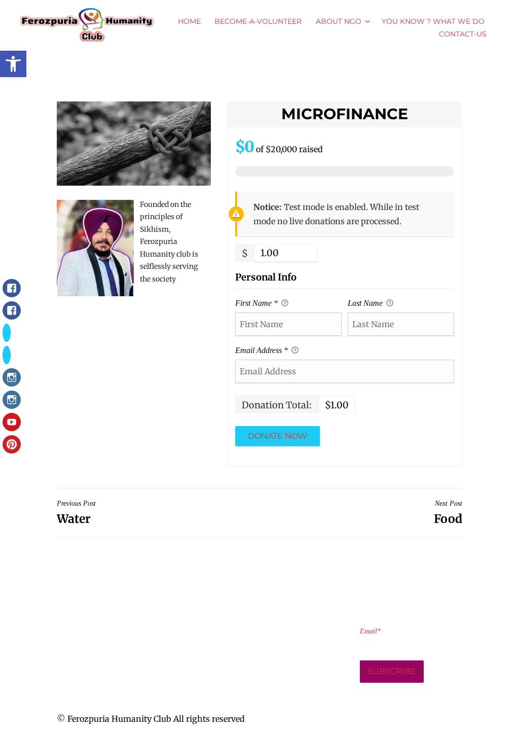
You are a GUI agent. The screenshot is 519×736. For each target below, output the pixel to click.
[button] (13, 64)
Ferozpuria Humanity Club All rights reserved (156, 719)
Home (189, 21)
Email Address (261, 350)
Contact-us (463, 34)
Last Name (366, 303)
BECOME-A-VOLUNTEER (258, 21)
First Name (256, 303)
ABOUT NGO (338, 21)
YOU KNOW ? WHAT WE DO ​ (434, 21)
